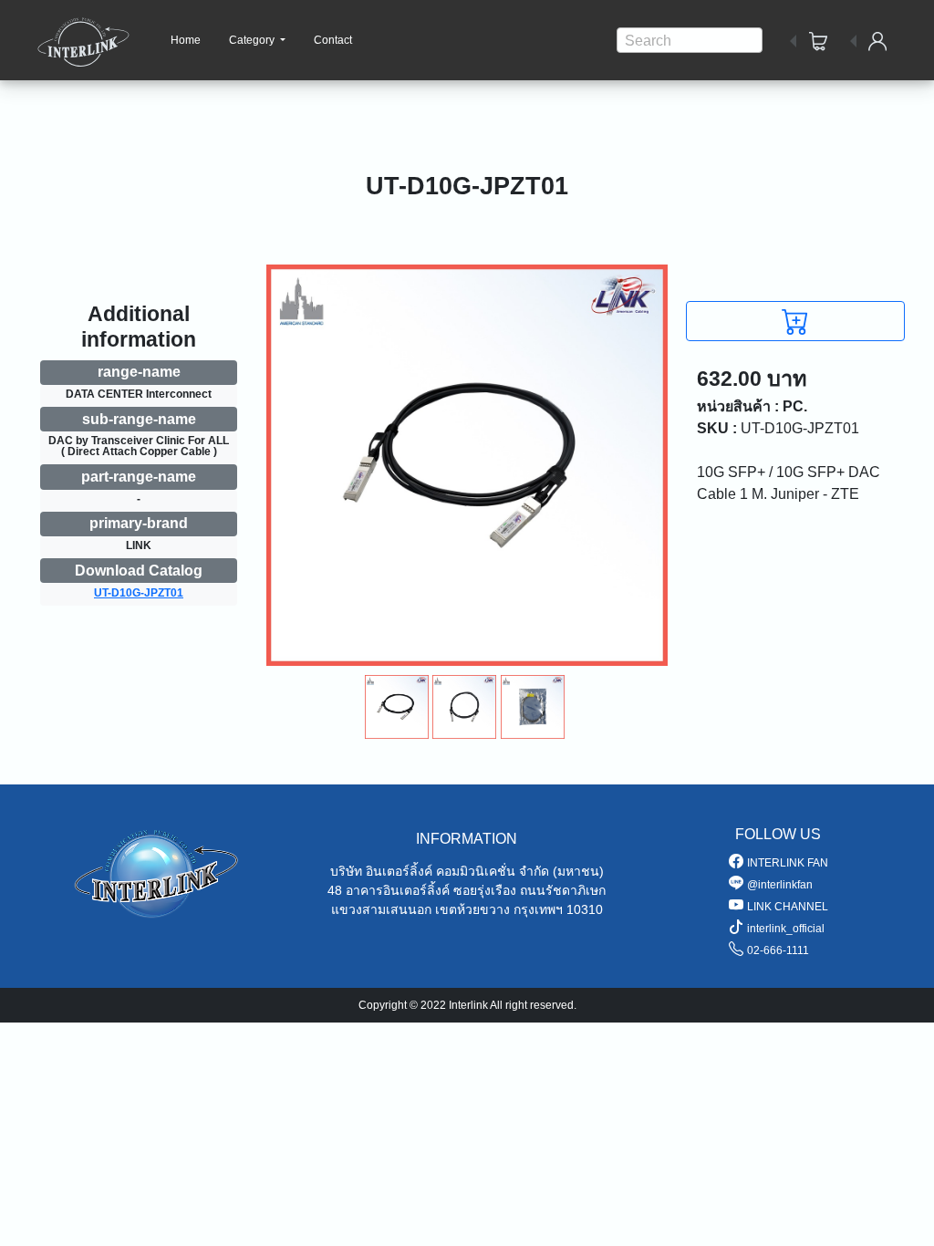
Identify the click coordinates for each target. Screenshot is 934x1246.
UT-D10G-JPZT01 (138, 593)
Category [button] (253, 40)
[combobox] (690, 40)
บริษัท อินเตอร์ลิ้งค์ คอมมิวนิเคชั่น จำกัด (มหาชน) (467, 871)
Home (186, 40)
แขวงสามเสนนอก (381, 909)
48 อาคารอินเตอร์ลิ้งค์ (388, 890)
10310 (584, 909)
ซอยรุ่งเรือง (484, 890)
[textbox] (689, 41)
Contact (333, 40)
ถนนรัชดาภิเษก (563, 890)
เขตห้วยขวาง (472, 909)
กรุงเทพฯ (538, 909)
